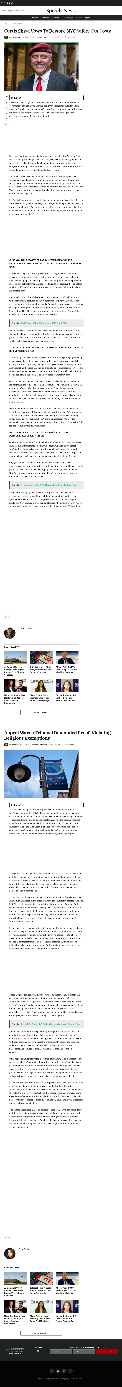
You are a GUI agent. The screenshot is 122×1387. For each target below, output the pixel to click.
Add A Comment (41, 712)
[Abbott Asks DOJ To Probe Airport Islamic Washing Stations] (67, 657)
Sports (87, 17)
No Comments (58, 37)
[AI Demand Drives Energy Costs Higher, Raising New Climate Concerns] (15, 657)
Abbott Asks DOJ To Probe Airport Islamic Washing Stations (66, 670)
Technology (67, 17)
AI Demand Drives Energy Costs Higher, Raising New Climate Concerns (14, 671)
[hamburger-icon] (119, 3)
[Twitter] (6, 108)
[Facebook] (6, 102)
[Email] (6, 124)
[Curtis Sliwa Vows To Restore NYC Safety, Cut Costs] (41, 66)
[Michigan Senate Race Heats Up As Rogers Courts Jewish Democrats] (15, 685)
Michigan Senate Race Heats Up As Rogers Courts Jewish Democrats (14, 699)
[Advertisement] (46, 137)
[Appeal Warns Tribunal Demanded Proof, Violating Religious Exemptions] (41, 774)
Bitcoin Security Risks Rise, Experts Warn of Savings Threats (40, 670)
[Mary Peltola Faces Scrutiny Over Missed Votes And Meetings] (41, 685)
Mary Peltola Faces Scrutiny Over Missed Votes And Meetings (40, 698)
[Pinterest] (6, 119)
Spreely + (8, 3)
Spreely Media (43, 37)
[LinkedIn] (6, 113)
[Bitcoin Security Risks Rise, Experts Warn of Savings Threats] (41, 657)
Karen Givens (16, 37)
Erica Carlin (15, 744)
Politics (35, 17)
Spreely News (61, 10)
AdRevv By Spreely (76, 1379)
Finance (55, 17)
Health (79, 17)
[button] (38, 1351)
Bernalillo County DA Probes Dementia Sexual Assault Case (66, 698)
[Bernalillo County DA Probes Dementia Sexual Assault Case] (67, 685)
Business (45, 17)
